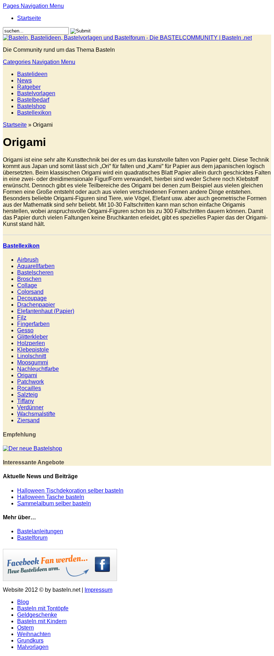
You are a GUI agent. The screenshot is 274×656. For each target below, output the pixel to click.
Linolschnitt (31, 356)
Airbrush (28, 260)
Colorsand (30, 292)
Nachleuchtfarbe (38, 369)
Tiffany (25, 401)
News (24, 80)
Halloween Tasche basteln (50, 497)
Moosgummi (32, 362)
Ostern (25, 628)
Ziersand (28, 420)
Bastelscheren (35, 272)
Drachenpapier (36, 305)
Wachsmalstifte (36, 414)
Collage (27, 285)
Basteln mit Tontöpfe (42, 608)
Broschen (29, 279)
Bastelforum (32, 538)
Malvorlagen (33, 647)
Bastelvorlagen (36, 93)
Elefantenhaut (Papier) (45, 311)
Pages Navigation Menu (33, 6)
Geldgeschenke (37, 615)
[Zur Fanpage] (60, 579)
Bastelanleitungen (40, 531)
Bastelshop (31, 106)
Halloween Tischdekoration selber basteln (70, 491)
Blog (23, 602)
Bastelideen (32, 74)
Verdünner (30, 407)
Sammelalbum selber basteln (54, 503)
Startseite (29, 18)
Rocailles (29, 388)
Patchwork (30, 382)
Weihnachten (34, 634)
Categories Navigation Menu (39, 62)
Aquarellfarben (36, 266)
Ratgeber (29, 87)
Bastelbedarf (33, 100)
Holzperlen (31, 343)
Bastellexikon (34, 113)
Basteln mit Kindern (42, 621)
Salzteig (27, 395)
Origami (27, 375)
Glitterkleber (32, 337)
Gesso (25, 330)
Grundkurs (30, 640)
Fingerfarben (33, 324)
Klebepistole (33, 350)
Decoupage (32, 298)
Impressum (98, 590)
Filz (21, 317)
